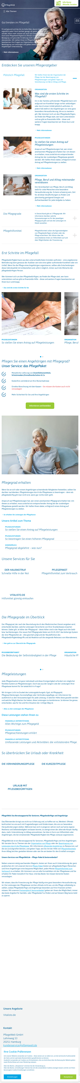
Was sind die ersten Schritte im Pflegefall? (52, 95)
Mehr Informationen (11, 52)
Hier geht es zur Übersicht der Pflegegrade (20, 720)
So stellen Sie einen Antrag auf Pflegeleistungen (51, 143)
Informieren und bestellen (40, 406)
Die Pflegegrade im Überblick (23, 694)
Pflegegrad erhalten (16, 482)
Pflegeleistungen (14, 794)
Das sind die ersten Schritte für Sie (16, 288)
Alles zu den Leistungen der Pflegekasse (19, 828)
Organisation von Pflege (41, 1040)
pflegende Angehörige (53, 1043)
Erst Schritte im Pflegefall (20, 253)
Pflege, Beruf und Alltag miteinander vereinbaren (55, 181)
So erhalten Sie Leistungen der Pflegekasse (20, 515)
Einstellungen (12, 1077)
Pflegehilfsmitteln (68, 1045)
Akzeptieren (68, 1077)
